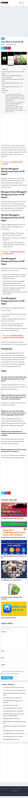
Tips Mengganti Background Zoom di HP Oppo (12, 84)
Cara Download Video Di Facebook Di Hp (13, 537)
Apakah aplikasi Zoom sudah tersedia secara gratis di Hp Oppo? (15, 110)
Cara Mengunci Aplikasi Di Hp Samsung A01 (14, 727)
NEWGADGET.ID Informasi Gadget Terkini (13, 789)
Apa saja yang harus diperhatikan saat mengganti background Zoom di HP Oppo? (14, 94)
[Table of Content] (24, 69)
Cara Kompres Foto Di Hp (8, 618)
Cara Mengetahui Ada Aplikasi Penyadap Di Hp (14, 722)
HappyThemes (14, 791)
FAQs (3, 92)
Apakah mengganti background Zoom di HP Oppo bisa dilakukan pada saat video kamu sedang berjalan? (15, 98)
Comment (4, 631)
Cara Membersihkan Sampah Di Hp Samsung (11, 598)
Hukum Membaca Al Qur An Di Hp (12, 708)
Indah (2, 44)
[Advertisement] (14, 21)
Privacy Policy (24, 793)
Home (2, 793)
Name (3, 651)
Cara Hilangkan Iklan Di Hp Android (13, 736)
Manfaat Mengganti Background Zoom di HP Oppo (13, 80)
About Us (6, 793)
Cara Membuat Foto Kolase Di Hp (11, 580)
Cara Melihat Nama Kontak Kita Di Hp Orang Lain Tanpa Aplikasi (13, 714)
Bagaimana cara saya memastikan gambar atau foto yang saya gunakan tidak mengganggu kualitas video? (14, 103)
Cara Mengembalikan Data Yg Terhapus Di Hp (13, 557)
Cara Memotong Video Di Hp (11, 739)
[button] (22, 3)
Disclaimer (17, 793)
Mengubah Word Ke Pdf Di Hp (11, 718)
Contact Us (11, 793)
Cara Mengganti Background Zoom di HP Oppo (12, 87)
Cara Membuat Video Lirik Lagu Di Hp (12, 518)
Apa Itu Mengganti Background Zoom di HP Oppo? (13, 72)
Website (3, 664)
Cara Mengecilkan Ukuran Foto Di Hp (13, 731)
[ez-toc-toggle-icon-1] (23, 69)
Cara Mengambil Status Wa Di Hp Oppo (14, 733)
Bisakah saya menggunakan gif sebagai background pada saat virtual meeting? (14, 107)
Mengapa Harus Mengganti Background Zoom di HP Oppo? (12, 76)
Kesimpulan (5, 90)
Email (3, 657)
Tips (3, 38)
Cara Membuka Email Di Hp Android (13, 711)
